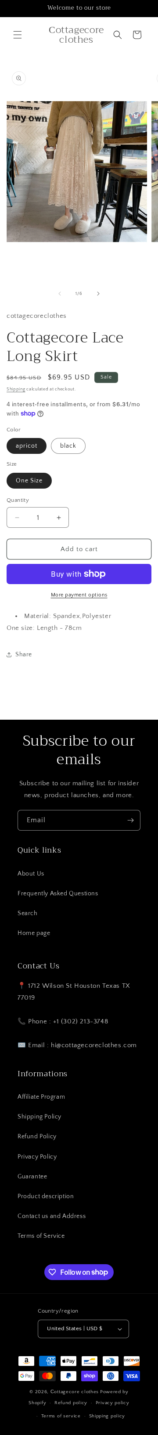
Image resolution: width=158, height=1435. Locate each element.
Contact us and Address (52, 1216)
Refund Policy (37, 1136)
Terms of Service (41, 1236)
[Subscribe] (130, 820)
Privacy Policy (37, 1156)
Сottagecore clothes (74, 1392)
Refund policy (70, 1403)
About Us (31, 873)
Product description (46, 1196)
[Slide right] (98, 293)
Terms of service (61, 1416)
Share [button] (23, 654)
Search (28, 913)
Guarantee (32, 1176)
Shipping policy (107, 1416)
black (68, 445)
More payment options (79, 595)
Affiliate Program (41, 1096)
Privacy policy (112, 1403)
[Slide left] (59, 293)
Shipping (16, 389)
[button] (17, 34)
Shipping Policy (39, 1116)
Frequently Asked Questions (58, 893)
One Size (29, 480)
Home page (34, 933)
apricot (26, 445)
